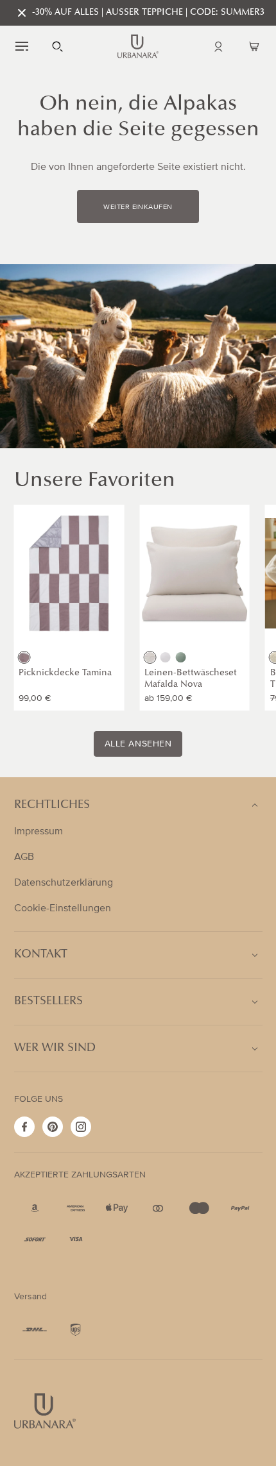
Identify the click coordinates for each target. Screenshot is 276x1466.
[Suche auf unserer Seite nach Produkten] (57, 46)
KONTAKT (40, 955)
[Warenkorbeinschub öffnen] (254, 46)
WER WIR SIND (55, 1048)
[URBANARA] (138, 46)
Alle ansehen (138, 744)
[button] (22, 46)
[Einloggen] (218, 46)
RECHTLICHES (52, 805)
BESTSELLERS (48, 1001)
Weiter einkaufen (137, 207)
